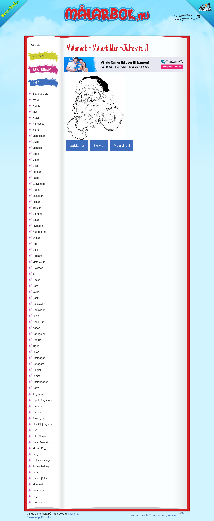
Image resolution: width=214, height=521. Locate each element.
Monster (37, 148)
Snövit (36, 430)
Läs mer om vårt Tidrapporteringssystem (153, 515)
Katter (36, 328)
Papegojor (39, 334)
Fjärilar (37, 172)
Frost (35, 472)
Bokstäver (38, 304)
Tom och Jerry (41, 466)
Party (36, 388)
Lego (36, 496)
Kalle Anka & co (42, 442)
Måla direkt (122, 145)
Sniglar (37, 370)
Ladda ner (76, 145)
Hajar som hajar (42, 460)
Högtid (36, 105)
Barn (35, 286)
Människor (39, 136)
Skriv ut (99, 145)
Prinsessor (39, 123)
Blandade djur (41, 93)
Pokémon (38, 490)
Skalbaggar (39, 358)
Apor (35, 244)
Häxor (36, 280)
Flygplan (38, 226)
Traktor (37, 208)
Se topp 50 (38, 57)
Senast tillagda (42, 70)
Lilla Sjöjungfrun (42, 424)
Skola (36, 142)
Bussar (37, 412)
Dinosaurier (39, 502)
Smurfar (37, 406)
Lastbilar (38, 196)
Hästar (36, 190)
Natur (36, 117)
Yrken (36, 160)
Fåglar (36, 178)
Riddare (37, 256)
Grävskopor (39, 184)
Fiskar (36, 202)
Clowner (38, 268)
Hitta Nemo (39, 436)
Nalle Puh (38, 322)
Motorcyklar (39, 262)
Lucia (36, 316)
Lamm (36, 376)
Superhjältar (40, 478)
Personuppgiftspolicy (39, 517)
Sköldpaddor (40, 382)
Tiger (36, 346)
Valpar (36, 292)
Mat (35, 111)
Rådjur (37, 340)
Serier (36, 130)
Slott (35, 250)
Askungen (39, 418)
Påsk (36, 298)
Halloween (39, 310)
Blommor (38, 214)
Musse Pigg (40, 448)
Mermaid (38, 484)
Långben (38, 454)
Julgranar (38, 394)
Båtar (36, 220)
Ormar (36, 238)
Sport (36, 154)
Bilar (35, 166)
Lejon (36, 352)
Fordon (37, 99)
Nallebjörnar (40, 232)
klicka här (73, 513)
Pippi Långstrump (43, 400)
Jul (34, 274)
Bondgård (38, 364)
